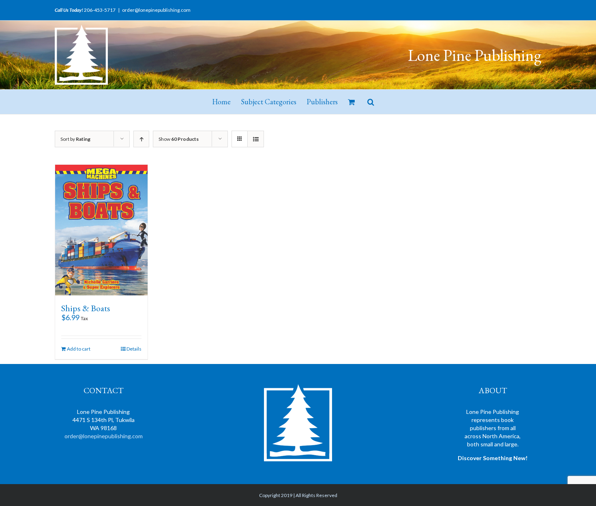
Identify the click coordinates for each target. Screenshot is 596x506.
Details (133, 349)
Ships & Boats (85, 308)
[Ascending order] (141, 139)
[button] (370, 102)
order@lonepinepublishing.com (156, 10)
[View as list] (256, 139)
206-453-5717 (100, 10)
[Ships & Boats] (101, 230)
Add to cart (78, 349)
